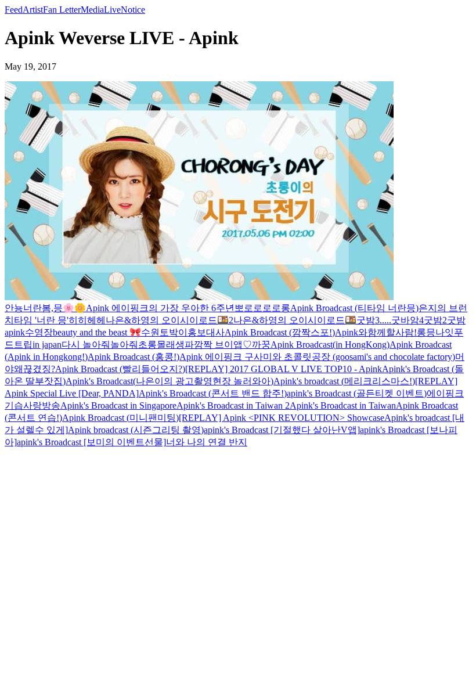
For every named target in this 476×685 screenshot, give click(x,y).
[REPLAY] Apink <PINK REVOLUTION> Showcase (281, 418)
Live (112, 10)
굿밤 (456, 320)
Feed (14, 10)
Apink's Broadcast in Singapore (118, 405)
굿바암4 (407, 320)
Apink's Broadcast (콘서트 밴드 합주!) (213, 393)
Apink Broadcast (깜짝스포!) (280, 332)
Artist (33, 10)
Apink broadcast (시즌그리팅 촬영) (136, 430)
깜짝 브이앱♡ (223, 344)
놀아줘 (124, 344)
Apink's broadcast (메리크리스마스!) (344, 381)
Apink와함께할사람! (376, 332)
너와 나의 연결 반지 (206, 442)
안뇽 (14, 308)
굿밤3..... (373, 320)
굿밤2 (435, 320)
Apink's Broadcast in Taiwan (343, 405)
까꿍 (261, 344)
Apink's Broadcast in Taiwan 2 (233, 405)
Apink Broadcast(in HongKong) (330, 344)
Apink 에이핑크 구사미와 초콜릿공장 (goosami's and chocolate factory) (317, 357)
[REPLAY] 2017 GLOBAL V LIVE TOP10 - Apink (283, 369)
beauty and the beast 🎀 (97, 332)
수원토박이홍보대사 (183, 332)
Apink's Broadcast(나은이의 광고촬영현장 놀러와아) (169, 381)
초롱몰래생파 (166, 344)
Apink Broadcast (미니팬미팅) (120, 418)
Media (92, 10)
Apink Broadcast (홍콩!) (133, 357)
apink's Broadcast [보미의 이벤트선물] (91, 442)
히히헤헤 (87, 320)
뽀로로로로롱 (262, 308)
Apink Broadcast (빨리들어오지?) (120, 369)
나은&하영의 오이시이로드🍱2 (169, 320)
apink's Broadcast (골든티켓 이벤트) (357, 393)
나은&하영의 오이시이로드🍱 (294, 320)
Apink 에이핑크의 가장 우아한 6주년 (160, 308)
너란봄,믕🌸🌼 (54, 308)
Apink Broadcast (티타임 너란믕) (354, 308)
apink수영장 (29, 332)
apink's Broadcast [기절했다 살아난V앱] (282, 430)
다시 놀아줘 (86, 344)
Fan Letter (62, 10)
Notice (133, 10)
